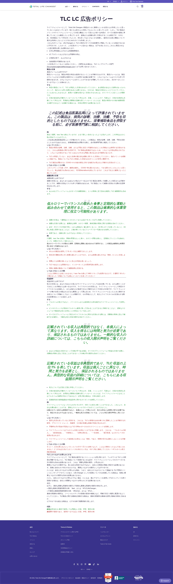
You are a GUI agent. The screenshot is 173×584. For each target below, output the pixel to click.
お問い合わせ (33, 556)
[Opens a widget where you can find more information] (165, 581)
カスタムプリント (105, 536)
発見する (105, 6)
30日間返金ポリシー (66, 548)
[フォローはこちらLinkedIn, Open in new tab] (98, 564)
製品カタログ (104, 540)
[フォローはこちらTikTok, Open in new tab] (94, 564)
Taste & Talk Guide (105, 544)
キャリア (32, 552)
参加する (75, 6)
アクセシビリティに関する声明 (69, 532)
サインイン (136, 540)
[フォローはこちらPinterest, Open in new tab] (85, 564)
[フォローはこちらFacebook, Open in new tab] (74, 564)
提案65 (63, 544)
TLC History (33, 536)
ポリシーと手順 (65, 540)
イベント (84, 6)
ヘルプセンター (104, 532)
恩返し (32, 548)
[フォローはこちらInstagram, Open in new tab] (81, 564)
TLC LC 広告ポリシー (67, 536)
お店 (66, 6)
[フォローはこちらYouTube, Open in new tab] (89, 564)
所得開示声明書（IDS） (67, 552)
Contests (95, 6)
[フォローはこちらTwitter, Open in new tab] (77, 564)
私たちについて (34, 532)
